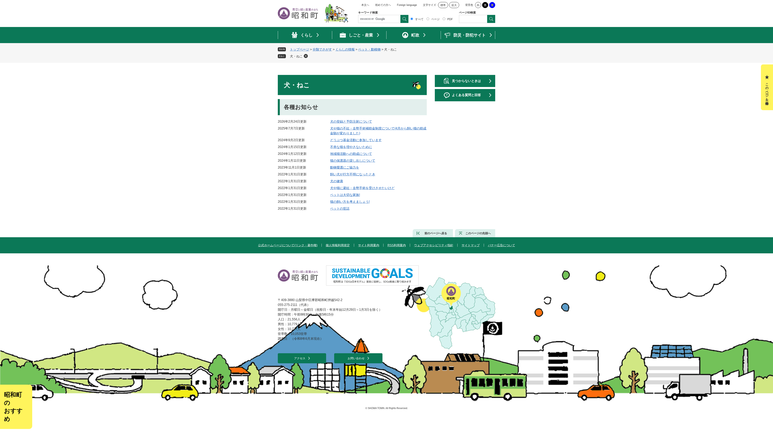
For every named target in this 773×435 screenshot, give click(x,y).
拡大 (454, 5)
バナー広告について (501, 245)
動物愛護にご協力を (344, 167)
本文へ (365, 4)
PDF (450, 19)
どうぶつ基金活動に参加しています (356, 140)
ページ (435, 19)
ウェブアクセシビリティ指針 (433, 245)
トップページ (299, 49)
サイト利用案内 (368, 245)
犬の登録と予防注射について (351, 121)
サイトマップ (471, 245)
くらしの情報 (345, 49)
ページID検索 (467, 12)
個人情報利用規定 (338, 245)
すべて (419, 19)
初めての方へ (383, 4)
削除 (306, 56)
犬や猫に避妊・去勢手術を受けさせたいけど (362, 188)
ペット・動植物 (369, 49)
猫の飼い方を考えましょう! (350, 201)
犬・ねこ (296, 56)
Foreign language (407, 4)
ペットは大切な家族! (345, 195)
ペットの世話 (339, 208)
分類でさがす (322, 49)
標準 (443, 5)
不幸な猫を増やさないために (351, 147)
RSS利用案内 (397, 245)
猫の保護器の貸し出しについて (352, 160)
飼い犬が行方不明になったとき (352, 174)
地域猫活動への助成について (351, 153)
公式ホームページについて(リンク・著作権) (287, 245)
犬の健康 (336, 181)
